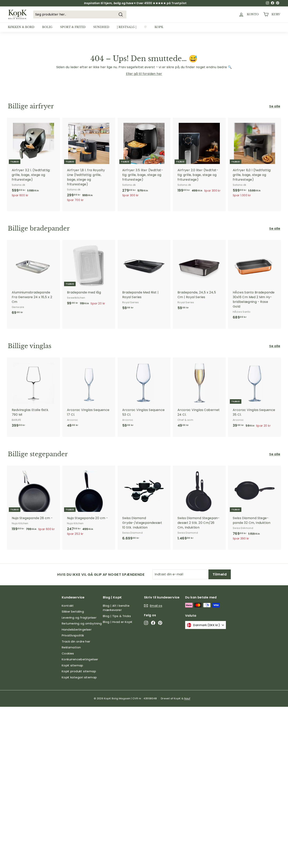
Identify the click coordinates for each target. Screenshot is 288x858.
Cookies (68, 653)
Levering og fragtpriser (79, 617)
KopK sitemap (72, 665)
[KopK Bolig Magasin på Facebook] (153, 623)
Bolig (47, 27)
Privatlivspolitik (73, 635)
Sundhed (101, 27)
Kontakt (68, 606)
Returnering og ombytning (82, 623)
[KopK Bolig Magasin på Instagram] (146, 623)
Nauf (187, 698)
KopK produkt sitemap (79, 671)
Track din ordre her (76, 641)
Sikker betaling (73, 611)
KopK (159, 27)
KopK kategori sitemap (79, 677)
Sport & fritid (72, 27)
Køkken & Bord (21, 27)
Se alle (274, 106)
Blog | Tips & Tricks (117, 616)
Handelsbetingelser (76, 629)
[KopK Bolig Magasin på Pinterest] (160, 623)
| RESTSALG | (126, 27)
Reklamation (71, 647)
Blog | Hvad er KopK (118, 622)
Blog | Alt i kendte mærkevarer (116, 608)
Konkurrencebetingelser (80, 659)
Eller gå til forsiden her (144, 74)
